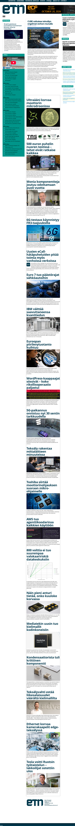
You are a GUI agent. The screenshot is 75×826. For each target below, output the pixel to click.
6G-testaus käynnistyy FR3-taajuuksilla (43, 221)
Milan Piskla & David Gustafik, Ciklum (13, 99)
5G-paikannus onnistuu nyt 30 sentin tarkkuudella (43, 413)
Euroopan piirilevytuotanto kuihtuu (39, 344)
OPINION (65, 39)
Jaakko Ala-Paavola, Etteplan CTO (12, 145)
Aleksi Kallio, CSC (8, 93)
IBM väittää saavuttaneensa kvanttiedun (38, 312)
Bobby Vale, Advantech (10, 138)
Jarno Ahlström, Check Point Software (13, 100)
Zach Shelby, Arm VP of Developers (12, 141)
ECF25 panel (7, 80)
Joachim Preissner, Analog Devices (12, 107)
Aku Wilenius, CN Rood (10, 73)
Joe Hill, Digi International (10, 77)
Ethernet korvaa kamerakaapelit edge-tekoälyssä (43, 727)
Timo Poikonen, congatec (10, 78)
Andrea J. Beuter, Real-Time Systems (13, 120)
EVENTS (42, 0)
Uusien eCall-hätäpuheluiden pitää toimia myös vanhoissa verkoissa (43, 256)
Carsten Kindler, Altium (10, 129)
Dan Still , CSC (8, 91)
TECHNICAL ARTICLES (32, 0)
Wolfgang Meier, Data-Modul (11, 134)
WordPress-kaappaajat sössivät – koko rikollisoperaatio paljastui (43, 383)
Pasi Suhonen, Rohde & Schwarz (12, 105)
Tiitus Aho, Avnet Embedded (11, 102)
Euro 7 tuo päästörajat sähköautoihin (43, 276)
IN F (4, 20)
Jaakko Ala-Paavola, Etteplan (11, 72)
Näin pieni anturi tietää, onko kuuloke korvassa (42, 596)
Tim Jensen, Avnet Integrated (11, 150)
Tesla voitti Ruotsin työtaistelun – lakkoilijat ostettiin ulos (40, 766)
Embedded (35, 28)
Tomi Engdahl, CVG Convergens (12, 88)
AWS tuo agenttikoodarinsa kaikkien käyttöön (40, 522)
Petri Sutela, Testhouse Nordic (11, 86)
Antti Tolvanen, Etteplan (10, 94)
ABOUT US (56, 0)
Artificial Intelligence (44, 28)
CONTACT (64, 0)
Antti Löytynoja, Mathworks (11, 152)
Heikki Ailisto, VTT (9, 147)
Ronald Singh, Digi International (12, 122)
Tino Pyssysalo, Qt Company (11, 131)
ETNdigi (49, 0)
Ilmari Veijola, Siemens (10, 154)
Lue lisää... (6, 50)
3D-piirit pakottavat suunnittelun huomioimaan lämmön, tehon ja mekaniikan (13, 26)
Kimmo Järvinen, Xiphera (10, 115)
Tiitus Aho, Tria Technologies (11, 75)
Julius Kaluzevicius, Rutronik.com (12, 128)
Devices (29, 28)
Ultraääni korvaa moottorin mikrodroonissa (39, 103)
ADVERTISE (11, 0)
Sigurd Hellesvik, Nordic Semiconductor (13, 116)
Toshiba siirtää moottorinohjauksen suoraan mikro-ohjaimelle (42, 486)
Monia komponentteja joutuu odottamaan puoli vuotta (43, 184)
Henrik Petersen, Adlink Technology (13, 89)
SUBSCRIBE (20, 0)
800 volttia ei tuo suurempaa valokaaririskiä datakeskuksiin (39, 554)
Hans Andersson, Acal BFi (10, 104)
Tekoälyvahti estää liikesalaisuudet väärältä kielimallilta (42, 695)
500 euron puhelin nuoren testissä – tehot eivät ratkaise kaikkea (41, 148)
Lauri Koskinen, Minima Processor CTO (13, 149)
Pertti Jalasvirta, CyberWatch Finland (13, 123)
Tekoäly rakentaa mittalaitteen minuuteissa (39, 451)
